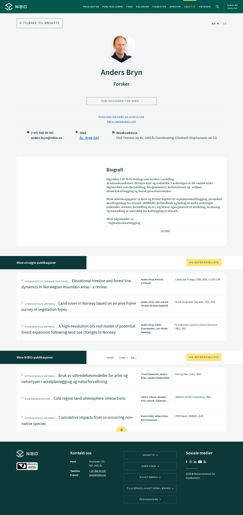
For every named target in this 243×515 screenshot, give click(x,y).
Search (217, 6)
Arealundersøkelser (121, 121)
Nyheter (175, 6)
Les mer (165, 230)
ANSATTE (149, 455)
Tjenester (159, 6)
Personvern (149, 499)
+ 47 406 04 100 (97, 471)
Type (122, 357)
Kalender (142, 6)
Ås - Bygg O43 (89, 138)
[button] (121, 284)
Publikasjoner (112, 6)
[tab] (121, 284)
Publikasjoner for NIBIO (120, 101)
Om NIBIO (205, 6)
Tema (129, 6)
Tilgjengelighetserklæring (149, 488)
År (133, 357)
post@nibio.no (97, 475)
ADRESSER (149, 466)
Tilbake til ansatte (41, 23)
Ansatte (190, 6)
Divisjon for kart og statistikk (121, 116)
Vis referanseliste (204, 262)
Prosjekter (91, 6)
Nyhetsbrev (149, 477)
